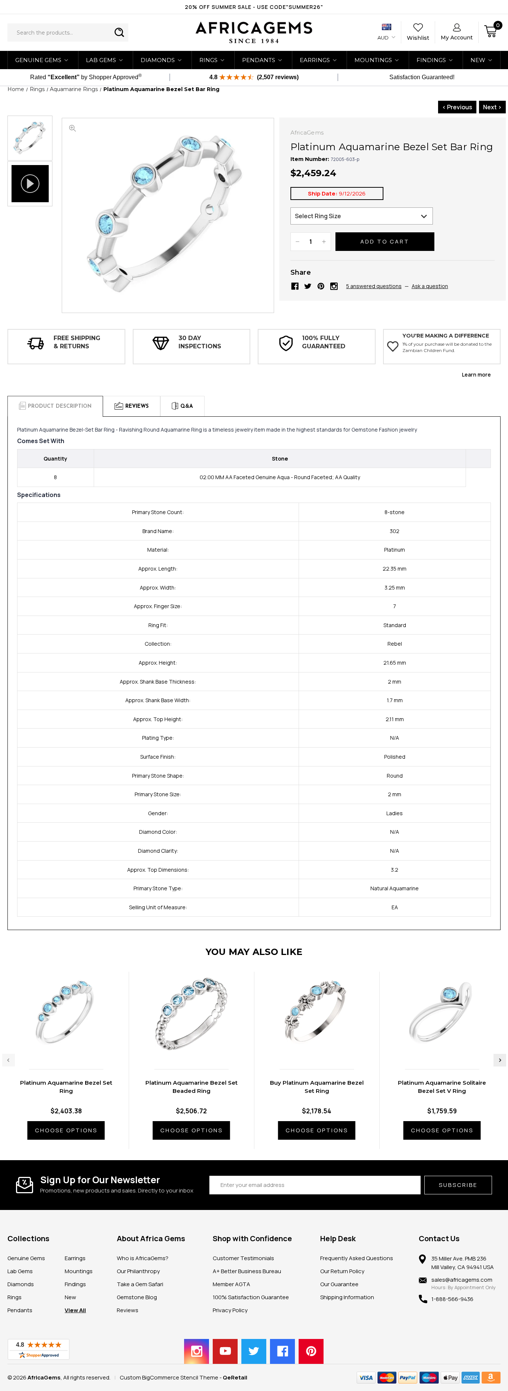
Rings (208, 60)
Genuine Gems (38, 60)
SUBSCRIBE (458, 1185)
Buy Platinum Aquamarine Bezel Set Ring (317, 1086)
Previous (8, 1060)
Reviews (127, 1310)
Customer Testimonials (243, 1258)
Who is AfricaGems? (142, 1258)
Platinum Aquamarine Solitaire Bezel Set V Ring (442, 1086)
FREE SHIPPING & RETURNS (77, 342)
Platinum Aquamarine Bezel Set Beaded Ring (191, 1086)
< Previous (457, 107)
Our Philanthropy (138, 1271)
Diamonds (158, 60)
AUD (383, 38)
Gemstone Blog (137, 1297)
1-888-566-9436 (452, 1299)
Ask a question (430, 286)
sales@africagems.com (461, 1280)
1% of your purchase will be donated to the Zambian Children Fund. (447, 347)
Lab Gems (101, 60)
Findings (431, 60)
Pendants (258, 60)
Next (500, 1060)
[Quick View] (58, 1047)
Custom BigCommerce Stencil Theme (169, 1377)
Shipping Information (347, 1297)
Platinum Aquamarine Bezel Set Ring (66, 1086)
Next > (492, 107)
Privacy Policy (230, 1310)
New (70, 1297)
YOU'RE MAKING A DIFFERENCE (445, 335)
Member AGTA (231, 1284)
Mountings (373, 60)
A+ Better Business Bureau (247, 1271)
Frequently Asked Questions (356, 1258)
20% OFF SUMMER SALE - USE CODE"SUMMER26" (254, 6)
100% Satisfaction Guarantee (251, 1297)
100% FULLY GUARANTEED (323, 342)
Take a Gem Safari (140, 1284)
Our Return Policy (342, 1271)
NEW (477, 60)
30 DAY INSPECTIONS (200, 342)
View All (75, 1310)
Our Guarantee (339, 1284)
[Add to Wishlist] (73, 1047)
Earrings (315, 60)
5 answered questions (374, 286)
